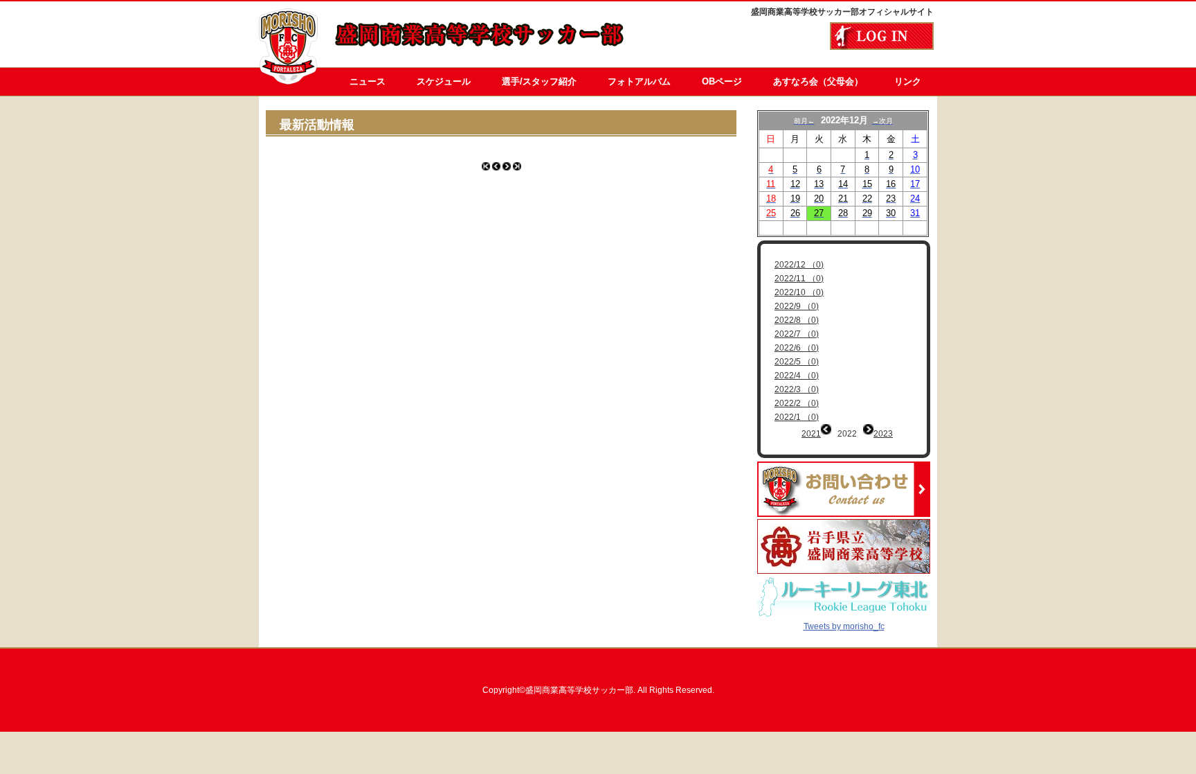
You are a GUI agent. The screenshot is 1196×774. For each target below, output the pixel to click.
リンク (907, 81)
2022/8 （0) (796, 320)
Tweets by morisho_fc (844, 626)
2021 (811, 434)
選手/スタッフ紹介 (539, 81)
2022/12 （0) (799, 265)
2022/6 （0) (796, 348)
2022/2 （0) (796, 403)
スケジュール (444, 81)
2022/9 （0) (796, 306)
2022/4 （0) (796, 375)
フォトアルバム (639, 81)
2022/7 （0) (796, 334)
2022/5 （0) (796, 362)
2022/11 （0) (799, 278)
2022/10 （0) (799, 292)
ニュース (368, 81)
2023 (883, 434)
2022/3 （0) (796, 389)
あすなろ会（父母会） (818, 81)
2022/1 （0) (796, 417)
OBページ (722, 81)
